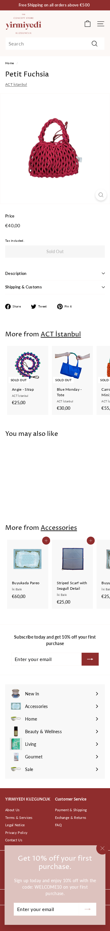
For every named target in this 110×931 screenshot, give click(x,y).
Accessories (59, 528)
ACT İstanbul (16, 84)
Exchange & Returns (70, 818)
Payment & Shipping (71, 810)
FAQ (58, 825)
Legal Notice (15, 825)
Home (9, 63)
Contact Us (13, 840)
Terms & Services (19, 818)
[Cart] (87, 24)
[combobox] (55, 43)
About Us (12, 810)
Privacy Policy (16, 833)
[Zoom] (101, 195)
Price (10, 215)
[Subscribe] (87, 909)
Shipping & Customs (23, 286)
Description (16, 273)
